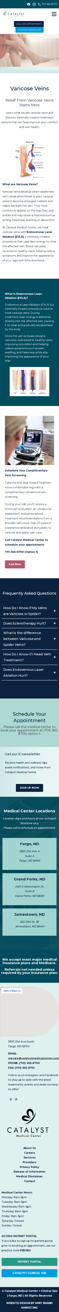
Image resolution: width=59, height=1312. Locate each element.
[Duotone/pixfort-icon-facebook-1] (10, 1099)
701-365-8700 (49, 4)
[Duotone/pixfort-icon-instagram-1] (16, 1099)
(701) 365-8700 (29, 1063)
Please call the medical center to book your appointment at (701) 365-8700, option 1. (29, 730)
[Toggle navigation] (54, 14)
